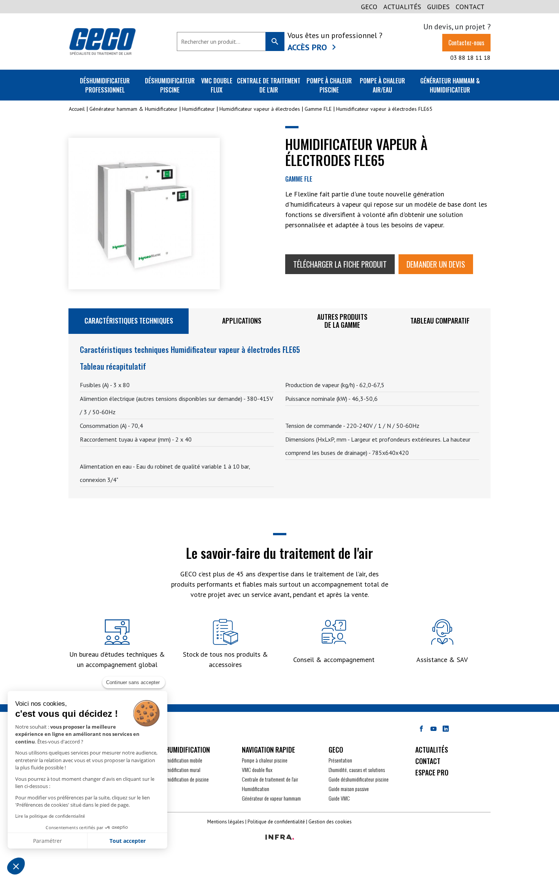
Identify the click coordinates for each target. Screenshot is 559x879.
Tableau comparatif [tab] (440, 320)
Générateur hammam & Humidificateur (450, 85)
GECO (369, 6)
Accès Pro (307, 47)
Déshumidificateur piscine (170, 85)
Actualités (402, 6)
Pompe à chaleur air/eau (382, 85)
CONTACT (470, 6)
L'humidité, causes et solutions (357, 770)
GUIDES (438, 6)
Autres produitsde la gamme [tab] (342, 321)
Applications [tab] (241, 320)
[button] (16, 866)
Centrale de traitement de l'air (268, 85)
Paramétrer (47, 840)
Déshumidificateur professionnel (105, 85)
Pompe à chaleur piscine (329, 85)
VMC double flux (216, 85)
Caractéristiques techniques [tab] (128, 320)
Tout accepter (128, 840)
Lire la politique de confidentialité (50, 816)
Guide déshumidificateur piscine (359, 779)
